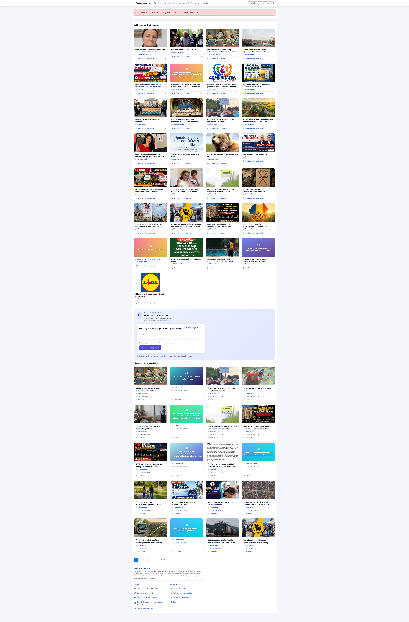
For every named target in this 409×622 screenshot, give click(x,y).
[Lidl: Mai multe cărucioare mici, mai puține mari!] (150, 289)
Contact (186, 3)
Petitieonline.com (143, 3)
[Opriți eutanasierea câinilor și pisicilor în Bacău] (186, 254)
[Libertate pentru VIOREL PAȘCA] (186, 44)
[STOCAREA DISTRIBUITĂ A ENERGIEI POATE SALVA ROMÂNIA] (258, 80)
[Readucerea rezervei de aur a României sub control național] (258, 219)
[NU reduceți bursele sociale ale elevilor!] (150, 114)
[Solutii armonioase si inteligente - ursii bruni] (222, 149)
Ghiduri (137, 584)
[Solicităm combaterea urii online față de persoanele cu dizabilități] (150, 45)
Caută (205, 3)
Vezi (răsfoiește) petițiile (172, 3)
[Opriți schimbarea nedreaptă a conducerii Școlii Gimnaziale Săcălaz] (150, 149)
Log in (253, 3)
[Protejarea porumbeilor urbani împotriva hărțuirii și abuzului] (258, 254)
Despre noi (194, 3)
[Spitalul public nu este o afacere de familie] (186, 149)
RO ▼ (158, 3)
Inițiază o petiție (266, 3)
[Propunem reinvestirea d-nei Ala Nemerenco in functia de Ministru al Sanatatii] (150, 80)
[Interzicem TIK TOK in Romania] (150, 253)
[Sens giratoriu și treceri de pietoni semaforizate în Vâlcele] (222, 114)
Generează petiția (151, 348)
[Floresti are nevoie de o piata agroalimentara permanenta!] (258, 45)
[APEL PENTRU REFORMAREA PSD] (258, 148)
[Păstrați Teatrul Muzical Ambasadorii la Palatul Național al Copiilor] (150, 184)
